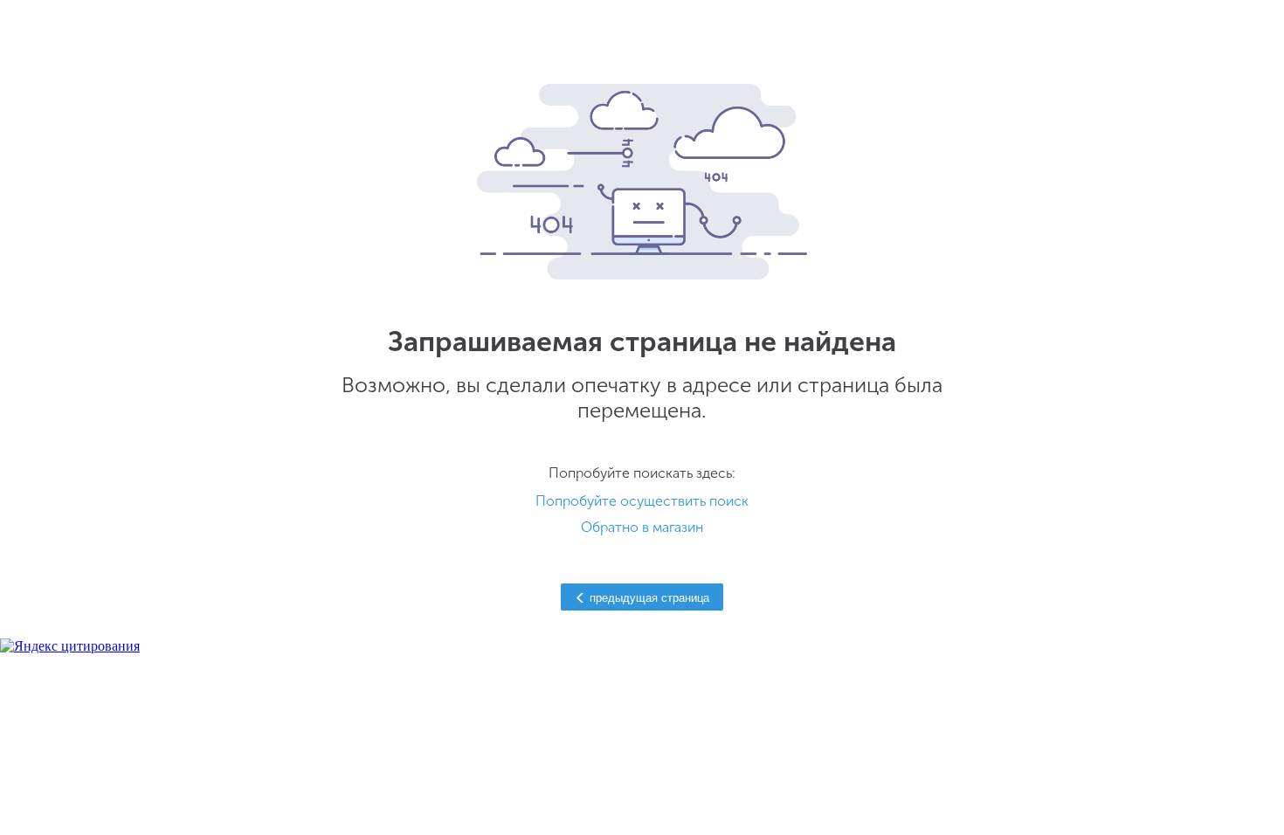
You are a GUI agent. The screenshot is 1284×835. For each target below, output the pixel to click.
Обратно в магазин (642, 527)
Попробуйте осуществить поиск (642, 501)
